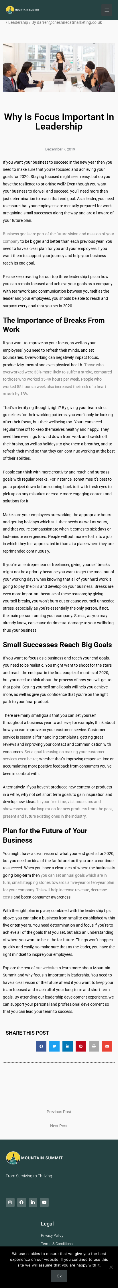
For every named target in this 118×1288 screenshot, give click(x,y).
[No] (111, 1267)
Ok (59, 1276)
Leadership (18, 22)
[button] (41, 1046)
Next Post (59, 1125)
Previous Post (59, 1111)
